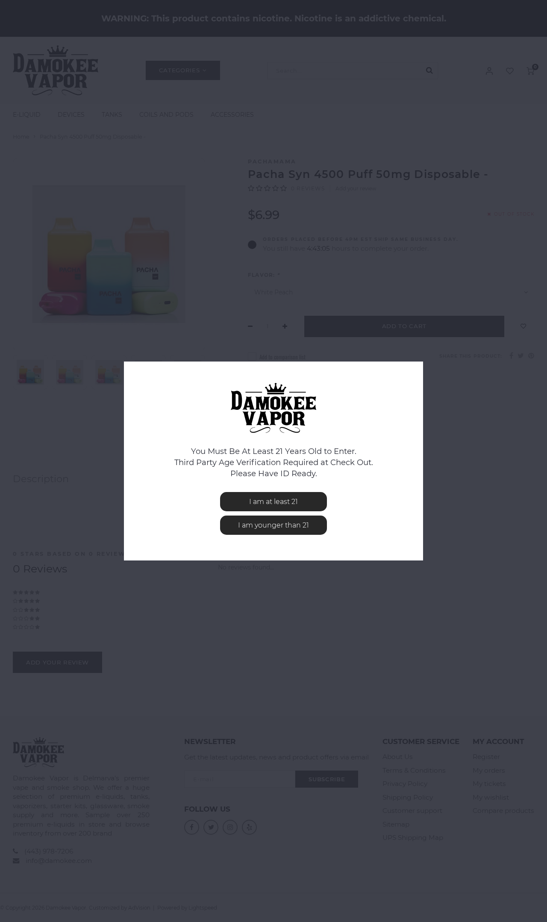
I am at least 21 (273, 502)
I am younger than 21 (273, 525)
